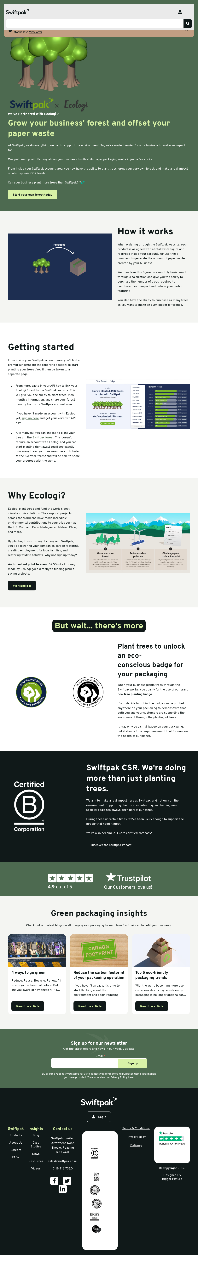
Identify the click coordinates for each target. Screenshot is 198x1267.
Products (15, 1135)
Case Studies (36, 1144)
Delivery (136, 1145)
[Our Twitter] (67, 1181)
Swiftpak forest (43, 437)
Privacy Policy (136, 1137)
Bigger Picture (172, 1179)
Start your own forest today (32, 194)
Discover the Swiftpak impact (111, 845)
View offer (35, 32)
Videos (36, 1168)
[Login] (180, 12)
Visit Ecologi (22, 586)
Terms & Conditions (136, 1128)
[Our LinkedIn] (63, 1189)
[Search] (187, 23)
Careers (15, 1150)
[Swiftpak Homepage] (17, 12)
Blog (36, 1135)
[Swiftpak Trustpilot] (99, 881)
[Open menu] (188, 11)
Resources (35, 1161)
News (36, 1154)
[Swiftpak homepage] (99, 1102)
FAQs (15, 1157)
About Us (15, 1142)
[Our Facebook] (54, 1181)
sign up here (30, 418)
